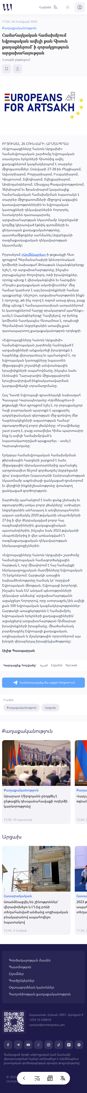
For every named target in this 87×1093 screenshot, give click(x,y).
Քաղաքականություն (21, 707)
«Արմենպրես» (33, 254)
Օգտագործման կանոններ (31, 987)
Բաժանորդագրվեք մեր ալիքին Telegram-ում (47, 682)
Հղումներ (16, 973)
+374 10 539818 (40, 1020)
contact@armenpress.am (47, 1025)
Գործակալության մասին (30, 960)
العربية (44, 665)
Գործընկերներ (21, 980)
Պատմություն (20, 967)
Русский (71, 665)
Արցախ (50, 707)
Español (56, 665)
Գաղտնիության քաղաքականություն (40, 994)
